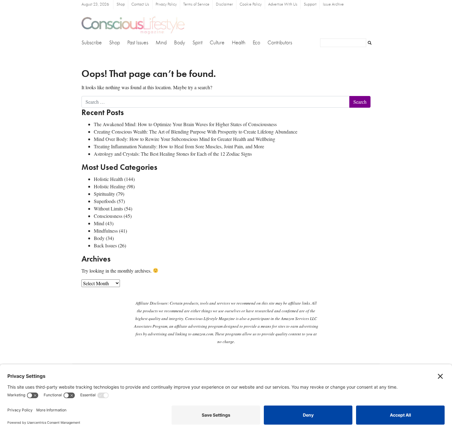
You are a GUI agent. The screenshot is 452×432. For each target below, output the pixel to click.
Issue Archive (333, 4)
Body (179, 43)
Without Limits (108, 208)
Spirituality (104, 193)
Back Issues (105, 245)
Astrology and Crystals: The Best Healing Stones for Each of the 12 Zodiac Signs (173, 153)
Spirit (197, 43)
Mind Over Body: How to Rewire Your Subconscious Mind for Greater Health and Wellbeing (184, 139)
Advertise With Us (282, 4)
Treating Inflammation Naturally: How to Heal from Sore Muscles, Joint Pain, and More (179, 146)
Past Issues (137, 43)
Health (238, 43)
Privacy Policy (166, 4)
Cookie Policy (251, 4)
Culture (217, 43)
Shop (121, 4)
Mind (161, 43)
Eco (256, 43)
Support (310, 4)
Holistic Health (108, 179)
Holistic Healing (109, 186)
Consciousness (108, 216)
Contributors (280, 43)
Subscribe (91, 43)
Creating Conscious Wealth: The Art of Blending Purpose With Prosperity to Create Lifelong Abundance (195, 131)
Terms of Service (196, 4)
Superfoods (105, 201)
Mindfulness (106, 230)
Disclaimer (224, 4)
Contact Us (140, 4)
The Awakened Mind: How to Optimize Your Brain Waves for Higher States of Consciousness (185, 124)
